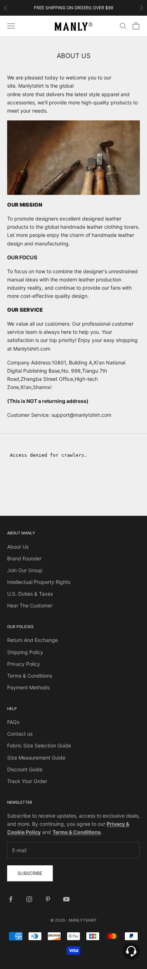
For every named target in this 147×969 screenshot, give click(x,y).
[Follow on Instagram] (29, 899)
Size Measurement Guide (36, 758)
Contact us (19, 734)
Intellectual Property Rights (38, 582)
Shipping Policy (25, 652)
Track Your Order (27, 781)
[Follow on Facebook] (10, 899)
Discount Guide (24, 769)
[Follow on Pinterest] (47, 899)
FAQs (13, 722)
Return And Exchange (32, 640)
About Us (18, 547)
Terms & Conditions (29, 676)
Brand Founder (24, 558)
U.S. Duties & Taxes (30, 594)
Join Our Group (24, 570)
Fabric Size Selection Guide (39, 745)
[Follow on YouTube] (66, 899)
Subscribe (29, 873)
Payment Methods (28, 687)
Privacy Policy (23, 664)
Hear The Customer (29, 605)
